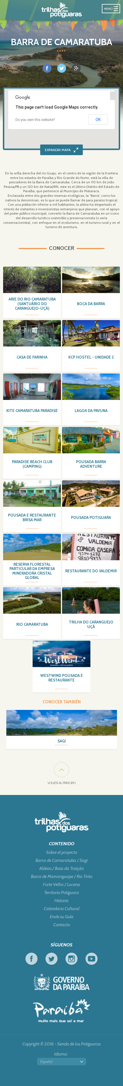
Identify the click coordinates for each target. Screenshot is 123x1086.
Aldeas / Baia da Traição (61, 868)
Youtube (92, 959)
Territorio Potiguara (61, 892)
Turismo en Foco (61, 1010)
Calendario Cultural (62, 908)
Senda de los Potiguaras (61, 10)
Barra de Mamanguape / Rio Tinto (61, 876)
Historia (61, 900)
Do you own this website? (35, 120)
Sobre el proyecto (61, 852)
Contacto (61, 925)
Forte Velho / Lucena (61, 884)
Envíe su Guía (62, 916)
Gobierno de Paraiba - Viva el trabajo (61, 982)
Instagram (72, 959)
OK (98, 119)
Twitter (51, 959)
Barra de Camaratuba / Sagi (61, 860)
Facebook (31, 959)
